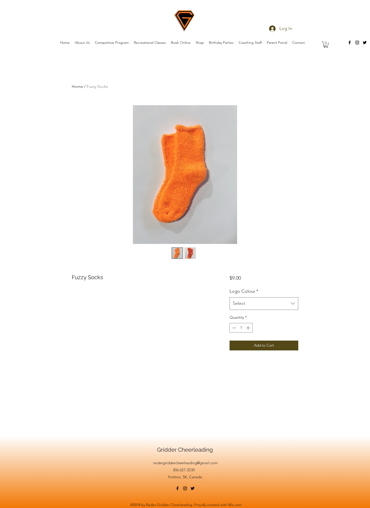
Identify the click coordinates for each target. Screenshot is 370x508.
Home (77, 86)
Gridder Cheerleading (185, 449)
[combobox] (264, 303)
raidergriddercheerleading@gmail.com (185, 462)
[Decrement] (233, 328)
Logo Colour (244, 291)
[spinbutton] (241, 328)
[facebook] (349, 42)
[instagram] (357, 42)
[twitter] (364, 42)
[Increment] (248, 328)
